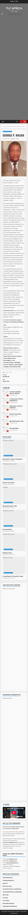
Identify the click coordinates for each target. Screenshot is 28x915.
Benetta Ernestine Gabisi (5, 415)
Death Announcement (7, 131)
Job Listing (5, 897)
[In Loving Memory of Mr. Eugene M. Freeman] (14, 565)
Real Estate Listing (7, 886)
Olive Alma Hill (6, 375)
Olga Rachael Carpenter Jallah (5, 422)
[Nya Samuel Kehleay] (14, 519)
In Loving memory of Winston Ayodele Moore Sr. (5, 400)
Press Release (6, 900)
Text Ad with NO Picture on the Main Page (12, 892)
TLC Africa (14, 8)
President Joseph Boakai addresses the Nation (5, 393)
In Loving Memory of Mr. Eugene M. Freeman (13, 576)
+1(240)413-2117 (12, 860)
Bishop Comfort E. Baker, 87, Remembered (5, 408)
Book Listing (5, 895)
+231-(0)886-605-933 (12, 859)
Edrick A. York (6, 380)
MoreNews (24, 911)
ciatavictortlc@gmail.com (12, 862)
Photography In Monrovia (8, 903)
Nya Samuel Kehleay (5, 429)
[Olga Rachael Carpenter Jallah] (14, 495)
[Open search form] (17, 121)
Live (25, 121)
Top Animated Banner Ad (8, 880)
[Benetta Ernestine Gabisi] (14, 472)
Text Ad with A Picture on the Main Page (12, 889)
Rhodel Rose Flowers (7, 553)
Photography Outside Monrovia (10, 906)
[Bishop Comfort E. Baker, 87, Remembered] (14, 448)
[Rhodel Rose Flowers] (14, 542)
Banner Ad (5, 883)
